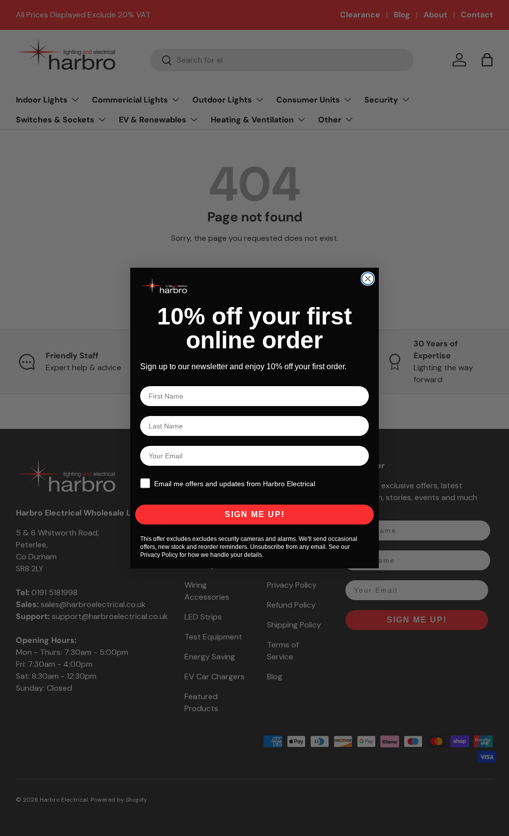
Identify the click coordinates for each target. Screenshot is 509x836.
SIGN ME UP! (255, 514)
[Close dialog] (368, 279)
